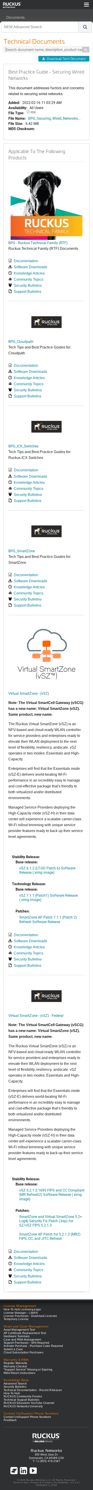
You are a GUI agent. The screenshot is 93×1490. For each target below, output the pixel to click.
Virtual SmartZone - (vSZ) (28, 693)
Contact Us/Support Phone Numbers (27, 1417)
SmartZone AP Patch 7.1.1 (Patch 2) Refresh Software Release (48, 919)
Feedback (10, 1420)
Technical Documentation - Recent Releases (33, 1390)
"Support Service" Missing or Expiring (28, 1369)
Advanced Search (15, 1383)
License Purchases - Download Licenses (30, 1316)
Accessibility (61, 1482)
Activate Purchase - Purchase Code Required (33, 1346)
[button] (85, 27)
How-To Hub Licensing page (22, 1309)
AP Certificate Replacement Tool (25, 1333)
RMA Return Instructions (19, 1373)
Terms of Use (20, 1482)
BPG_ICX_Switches (23, 446)
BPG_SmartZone (21, 550)
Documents (15, 17)
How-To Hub (12, 1393)
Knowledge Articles (29, 273)
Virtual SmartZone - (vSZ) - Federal (35, 1015)
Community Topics (28, 279)
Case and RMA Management (22, 1339)
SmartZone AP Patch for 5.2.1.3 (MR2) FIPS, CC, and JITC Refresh (50, 1236)
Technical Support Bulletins (22, 1399)
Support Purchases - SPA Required (26, 1342)
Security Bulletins (28, 285)
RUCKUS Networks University (23, 1406)
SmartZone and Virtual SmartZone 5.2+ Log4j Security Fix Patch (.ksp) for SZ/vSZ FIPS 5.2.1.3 (50, 1220)
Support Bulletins (27, 291)
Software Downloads (30, 267)
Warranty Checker (15, 1366)
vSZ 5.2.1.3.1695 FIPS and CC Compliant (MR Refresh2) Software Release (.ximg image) (51, 1194)
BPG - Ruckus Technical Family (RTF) (38, 242)
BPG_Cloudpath (20, 341)
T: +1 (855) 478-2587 (46, 1461)
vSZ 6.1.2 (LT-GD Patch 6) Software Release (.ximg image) (47, 870)
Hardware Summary (17, 1336)
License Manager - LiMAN (21, 1312)
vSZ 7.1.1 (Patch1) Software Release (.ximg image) (48, 897)
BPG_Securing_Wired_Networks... (54, 118)
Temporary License (16, 1319)
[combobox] (39, 27)
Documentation (26, 261)
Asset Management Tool (19, 1329)
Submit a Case (13, 1349)
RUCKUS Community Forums (23, 1396)
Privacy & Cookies (41, 1482)
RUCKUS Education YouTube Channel (29, 1403)
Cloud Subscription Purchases (23, 1352)
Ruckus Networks (46, 1451)
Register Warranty (15, 1363)
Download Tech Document (66, 59)
